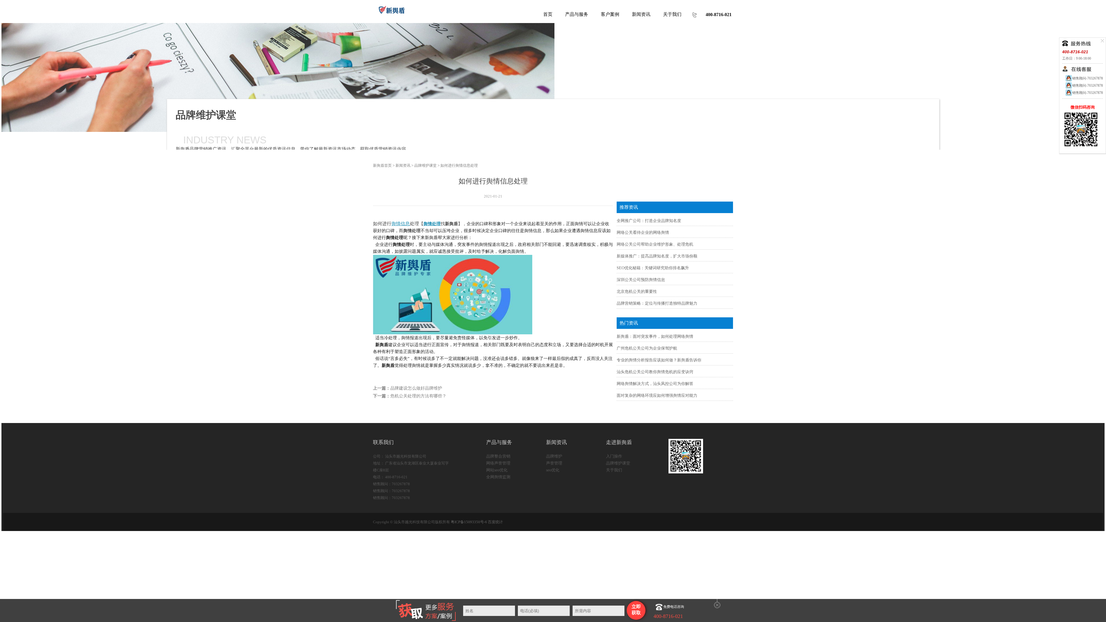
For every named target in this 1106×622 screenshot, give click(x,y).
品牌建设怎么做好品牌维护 (416, 388)
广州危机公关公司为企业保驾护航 (647, 348)
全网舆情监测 (498, 477)
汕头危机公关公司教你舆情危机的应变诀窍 (655, 372)
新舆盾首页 (382, 165)
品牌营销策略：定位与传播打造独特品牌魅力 (657, 303)
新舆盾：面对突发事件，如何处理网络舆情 (655, 336)
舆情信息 (400, 223)
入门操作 (614, 456)
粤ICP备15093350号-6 (469, 522)
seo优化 (552, 470)
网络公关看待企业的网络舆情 (643, 232)
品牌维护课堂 (425, 165)
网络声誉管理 (498, 463)
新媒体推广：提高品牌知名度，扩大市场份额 (657, 256)
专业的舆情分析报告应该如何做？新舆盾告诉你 (659, 360)
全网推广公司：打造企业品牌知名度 (649, 221)
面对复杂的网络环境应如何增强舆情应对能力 (657, 395)
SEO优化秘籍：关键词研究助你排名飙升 (653, 268)
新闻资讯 (402, 165)
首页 (547, 14)
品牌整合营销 (498, 456)
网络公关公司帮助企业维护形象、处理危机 (655, 244)
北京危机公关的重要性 (637, 291)
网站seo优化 (496, 470)
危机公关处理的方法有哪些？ (418, 396)
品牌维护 (554, 456)
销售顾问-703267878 (1087, 78)
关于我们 (614, 470)
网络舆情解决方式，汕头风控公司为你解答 (655, 384)
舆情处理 (432, 223)
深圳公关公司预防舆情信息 (641, 280)
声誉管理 (554, 463)
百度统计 (495, 522)
